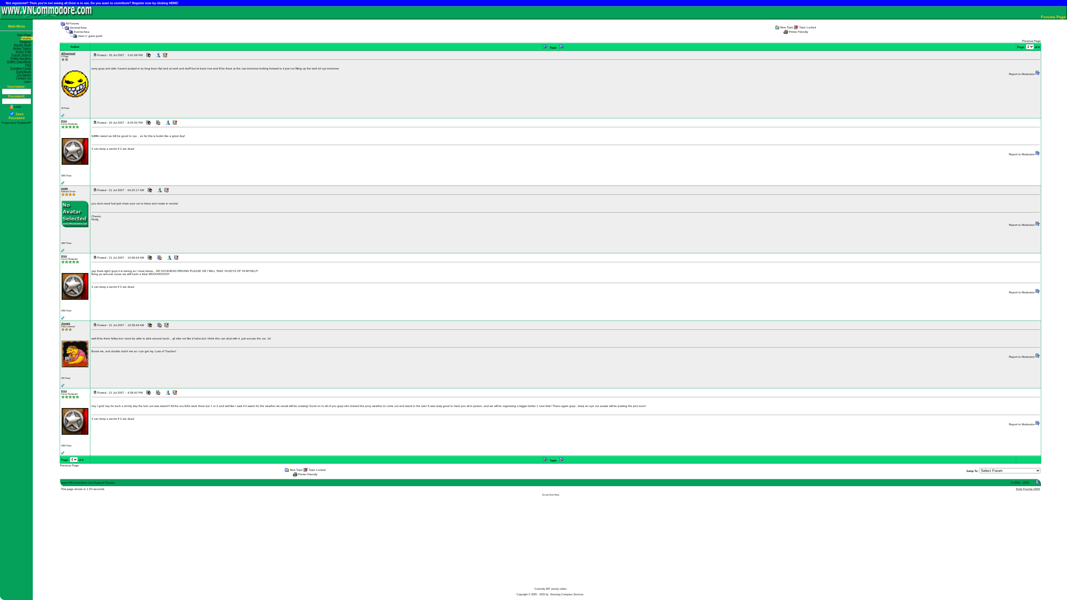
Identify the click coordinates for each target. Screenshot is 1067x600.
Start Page (25, 35)
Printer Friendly (798, 31)
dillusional (68, 53)
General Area (78, 27)
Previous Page (1031, 40)
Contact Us (24, 78)
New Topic (786, 27)
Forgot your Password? (16, 122)
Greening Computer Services (567, 594)
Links (28, 81)
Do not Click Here (550, 495)
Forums (27, 38)
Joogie (65, 323)
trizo (64, 120)
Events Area (81, 31)
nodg (64, 188)
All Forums (72, 23)
